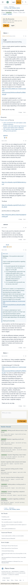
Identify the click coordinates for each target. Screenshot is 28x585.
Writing (10, 14)
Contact (3, 580)
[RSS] (23, 580)
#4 (25, 249)
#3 (25, 227)
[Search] (25, 2)
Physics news (3, 120)
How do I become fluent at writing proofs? (12, 477)
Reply (21, 112)
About (8, 580)
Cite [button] (24, 112)
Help (20, 580)
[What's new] (22, 2)
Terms (12, 580)
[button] (24, 36)
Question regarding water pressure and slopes (13, 462)
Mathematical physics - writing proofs (11, 448)
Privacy (16, 580)
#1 (25, 36)
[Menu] (2, 2)
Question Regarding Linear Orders (17, 454)
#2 (25, 140)
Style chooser (6, 578)
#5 (25, 356)
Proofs (5, 14)
